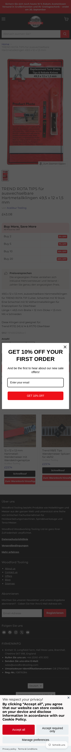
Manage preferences (35, 740)
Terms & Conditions (27, 749)
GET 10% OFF (35, 395)
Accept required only (52, 730)
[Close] (68, 697)
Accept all (18, 729)
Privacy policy (9, 749)
